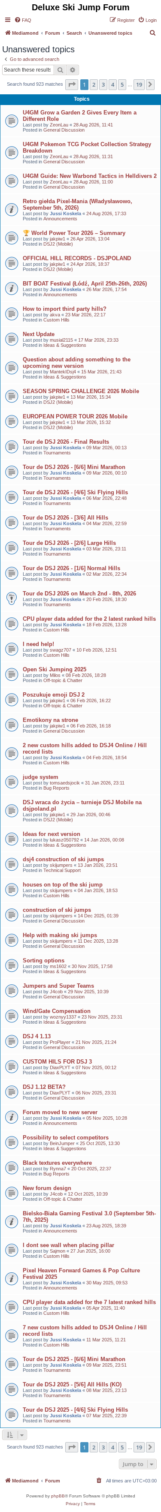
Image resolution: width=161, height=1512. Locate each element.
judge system (40, 777)
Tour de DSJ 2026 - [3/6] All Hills (65, 517)
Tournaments (57, 452)
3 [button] (103, 84)
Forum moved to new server (60, 1112)
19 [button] (139, 84)
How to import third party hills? (64, 309)
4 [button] (112, 84)
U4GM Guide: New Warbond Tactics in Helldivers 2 (90, 176)
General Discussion (64, 129)
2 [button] (93, 84)
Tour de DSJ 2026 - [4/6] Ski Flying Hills (75, 492)
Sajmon (57, 1250)
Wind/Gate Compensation (57, 1011)
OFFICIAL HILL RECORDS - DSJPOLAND (77, 258)
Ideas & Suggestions (64, 345)
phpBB (58, 1496)
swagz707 (60, 649)
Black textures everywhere (57, 1163)
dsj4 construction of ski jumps (63, 859)
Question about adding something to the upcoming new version (77, 362)
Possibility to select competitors (66, 1137)
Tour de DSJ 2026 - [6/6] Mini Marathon (74, 467)
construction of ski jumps (57, 910)
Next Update (39, 334)
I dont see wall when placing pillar (68, 1245)
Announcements (60, 218)
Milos (55, 675)
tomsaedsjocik (65, 782)
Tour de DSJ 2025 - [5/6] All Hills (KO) (72, 1384)
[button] (71, 84)
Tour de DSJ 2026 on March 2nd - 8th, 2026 (79, 593)
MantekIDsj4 (63, 371)
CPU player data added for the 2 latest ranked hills (89, 619)
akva (55, 314)
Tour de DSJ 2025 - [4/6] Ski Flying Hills (75, 1410)
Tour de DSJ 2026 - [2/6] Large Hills (69, 543)
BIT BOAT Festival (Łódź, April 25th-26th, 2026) (85, 283)
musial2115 (61, 340)
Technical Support (62, 870)
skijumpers (61, 865)
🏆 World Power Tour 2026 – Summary (74, 233)
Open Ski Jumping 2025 (54, 669)
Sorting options (43, 960)
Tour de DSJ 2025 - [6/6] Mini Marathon (74, 1359)
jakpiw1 (57, 238)
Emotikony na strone (50, 720)
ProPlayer (60, 1042)
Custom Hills (56, 319)
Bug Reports (56, 788)
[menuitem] (22, 20)
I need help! (38, 644)
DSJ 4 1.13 (37, 1036)
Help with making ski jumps (60, 935)
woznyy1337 (63, 1016)
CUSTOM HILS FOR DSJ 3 (57, 1061)
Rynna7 (58, 1168)
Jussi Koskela (65, 213)
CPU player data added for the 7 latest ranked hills (89, 1302)
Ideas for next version (51, 834)
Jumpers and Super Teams (58, 986)
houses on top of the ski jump (63, 884)
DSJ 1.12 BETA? (44, 1087)
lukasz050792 (64, 839)
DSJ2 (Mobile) (58, 243)
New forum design (47, 1188)
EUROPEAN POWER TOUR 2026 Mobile (75, 416)
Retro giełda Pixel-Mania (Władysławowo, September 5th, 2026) (77, 204)
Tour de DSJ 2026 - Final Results (66, 442)
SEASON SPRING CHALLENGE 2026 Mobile (81, 391)
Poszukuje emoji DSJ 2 (54, 694)
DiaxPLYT (60, 1067)
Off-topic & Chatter (62, 680)
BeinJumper (62, 1143)
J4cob (56, 991)
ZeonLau (59, 124)
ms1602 (58, 966)
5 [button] (122, 84)
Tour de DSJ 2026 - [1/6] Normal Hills (71, 568)
